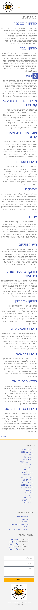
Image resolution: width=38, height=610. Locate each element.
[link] (35, 76)
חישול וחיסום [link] (28, 244)
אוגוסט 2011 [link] (26, 490)
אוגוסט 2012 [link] (26, 465)
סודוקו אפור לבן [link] (26, 301)
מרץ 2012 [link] (27, 475)
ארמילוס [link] (31, 189)
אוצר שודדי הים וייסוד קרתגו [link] (18, 529)
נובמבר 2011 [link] (26, 485)
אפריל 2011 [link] (26, 500)
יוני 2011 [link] (27, 495)
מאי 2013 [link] (27, 457)
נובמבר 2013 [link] (26, 452)
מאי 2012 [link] (27, 470)
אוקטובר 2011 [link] (25, 488)
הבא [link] (3, 436)
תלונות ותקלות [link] (13, 544)
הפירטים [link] (31, 76)
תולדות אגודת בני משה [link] (21, 409)
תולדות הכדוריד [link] (26, 162)
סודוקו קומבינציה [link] (25, 23)
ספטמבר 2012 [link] (25, 462)
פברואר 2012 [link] (26, 477)
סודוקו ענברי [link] (28, 48)
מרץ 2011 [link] (27, 503)
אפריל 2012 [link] (26, 472)
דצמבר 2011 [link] (26, 482)
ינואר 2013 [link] (27, 460)
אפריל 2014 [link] (26, 449)
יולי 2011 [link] (27, 493)
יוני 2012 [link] (27, 467)
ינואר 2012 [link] (27, 480)
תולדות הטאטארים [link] (23, 329)
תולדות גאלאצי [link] (26, 354)
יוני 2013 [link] (27, 455)
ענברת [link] (32, 217)
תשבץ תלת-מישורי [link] (24, 381)
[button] (19, 6)
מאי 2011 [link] (27, 498)
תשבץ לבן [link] (14, 539)
